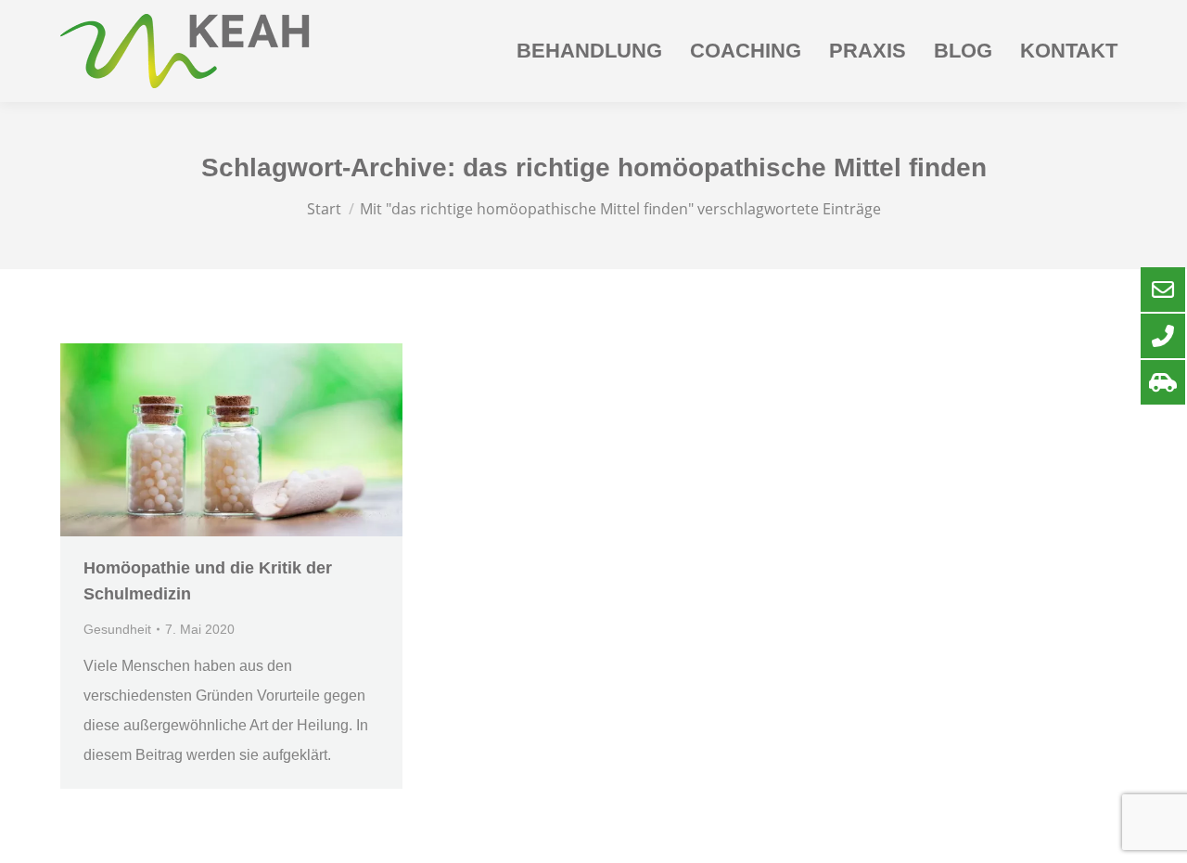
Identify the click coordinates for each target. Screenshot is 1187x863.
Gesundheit (117, 629)
